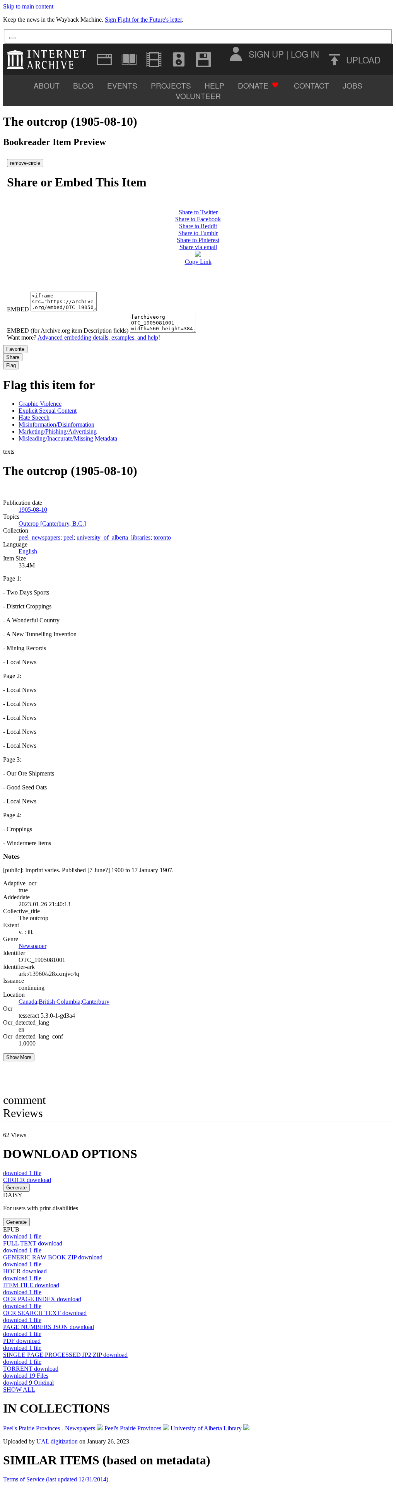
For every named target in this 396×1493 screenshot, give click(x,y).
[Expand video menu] (154, 59)
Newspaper (32, 946)
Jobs (352, 85)
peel (68, 537)
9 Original (28, 1382)
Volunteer (198, 96)
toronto (162, 537)
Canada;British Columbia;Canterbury (64, 1001)
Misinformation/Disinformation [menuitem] (56, 424)
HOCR (25, 1271)
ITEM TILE (31, 1285)
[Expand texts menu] (129, 59)
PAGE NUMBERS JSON (48, 1327)
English (28, 551)
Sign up (266, 54)
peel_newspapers (39, 537)
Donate (253, 85)
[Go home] (48, 59)
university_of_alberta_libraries (113, 537)
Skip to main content (28, 6)
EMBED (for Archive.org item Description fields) (67, 330)
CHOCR (27, 1180)
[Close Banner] (12, 38)
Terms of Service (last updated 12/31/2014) (55, 1479)
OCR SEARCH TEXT (45, 1313)
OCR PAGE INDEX (42, 1299)
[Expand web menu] (104, 59)
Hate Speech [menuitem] (34, 417)
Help (214, 85)
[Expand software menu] (203, 59)
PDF (22, 1341)
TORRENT (30, 1368)
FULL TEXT (32, 1243)
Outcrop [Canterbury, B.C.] (52, 523)
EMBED (18, 309)
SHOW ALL (19, 1389)
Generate (16, 1188)
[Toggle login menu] (235, 53)
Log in (305, 54)
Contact (311, 85)
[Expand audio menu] (178, 59)
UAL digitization (57, 1441)
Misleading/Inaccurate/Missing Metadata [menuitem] (68, 438)
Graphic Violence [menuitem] (40, 403)
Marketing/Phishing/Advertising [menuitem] (58, 431)
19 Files (25, 1375)
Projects (171, 85)
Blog (83, 85)
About (47, 85)
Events (122, 85)
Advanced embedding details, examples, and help (98, 337)
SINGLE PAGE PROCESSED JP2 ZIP (65, 1354)
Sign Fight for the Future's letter (143, 19)
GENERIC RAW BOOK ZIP (52, 1257)
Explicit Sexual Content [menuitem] (48, 410)
